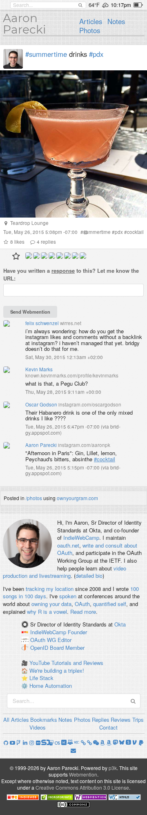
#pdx (96, 54)
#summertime (46, 54)
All (6, 719)
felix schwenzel (42, 323)
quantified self (109, 604)
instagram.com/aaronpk (84, 445)
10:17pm (121, 5)
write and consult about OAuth (97, 549)
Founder (77, 632)
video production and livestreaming (64, 572)
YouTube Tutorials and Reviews (66, 663)
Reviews (121, 719)
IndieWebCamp (81, 537)
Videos (37, 727)
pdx (119, 232)
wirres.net (70, 323)
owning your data (51, 604)
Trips (138, 719)
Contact (108, 727)
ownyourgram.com (77, 497)
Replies (100, 719)
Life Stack (41, 678)
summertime (97, 232)
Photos (89, 30)
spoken (67, 596)
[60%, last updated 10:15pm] (138, 4)
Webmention (83, 774)
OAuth (82, 604)
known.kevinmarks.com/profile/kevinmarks (71, 375)
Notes (116, 21)
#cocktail (104, 459)
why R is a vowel (47, 611)
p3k (113, 767)
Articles (90, 21)
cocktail (135, 232)
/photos (34, 497)
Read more (83, 611)
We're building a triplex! (56, 670)
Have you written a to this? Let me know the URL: (71, 274)
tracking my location (50, 589)
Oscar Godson (41, 404)
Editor (64, 640)
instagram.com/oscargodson (89, 404)
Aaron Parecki (24, 23)
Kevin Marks (39, 369)
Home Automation (50, 685)
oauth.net (68, 545)
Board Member (67, 647)
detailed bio (89, 575)
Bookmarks (43, 719)
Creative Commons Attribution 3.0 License (82, 787)
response (63, 270)
